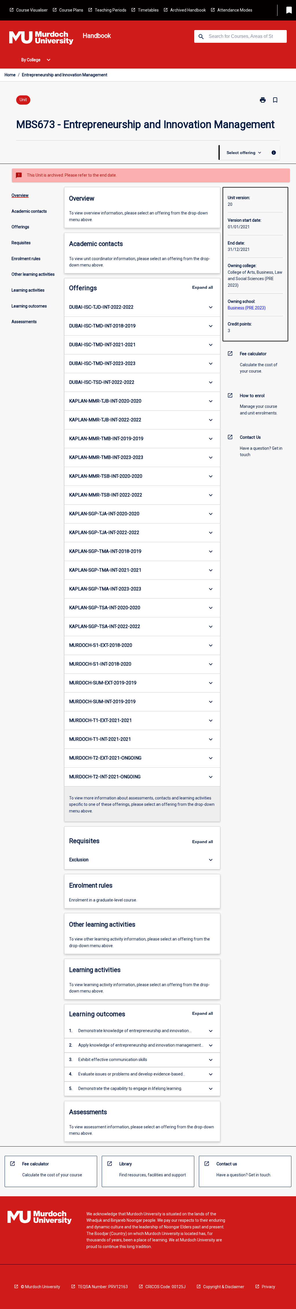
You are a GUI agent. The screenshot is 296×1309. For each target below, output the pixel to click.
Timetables (148, 10)
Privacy (268, 1286)
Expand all (202, 287)
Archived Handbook (188, 10)
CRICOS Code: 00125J (165, 1286)
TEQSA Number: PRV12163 (103, 1286)
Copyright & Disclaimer (223, 1286)
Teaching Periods (110, 10)
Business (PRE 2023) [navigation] (247, 308)
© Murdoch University (40, 1286)
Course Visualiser (32, 10)
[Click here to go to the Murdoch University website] (41, 39)
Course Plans (71, 10)
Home (10, 75)
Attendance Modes (234, 10)
